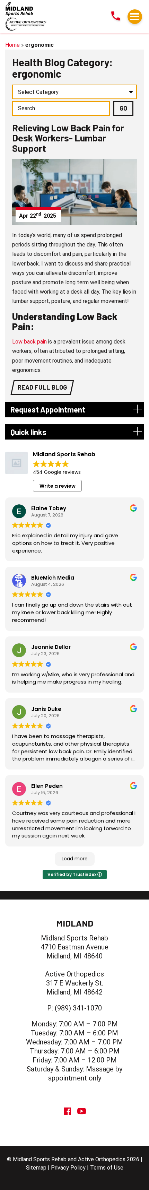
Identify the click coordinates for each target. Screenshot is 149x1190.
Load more (75, 858)
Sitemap (36, 1167)
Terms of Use (106, 1167)
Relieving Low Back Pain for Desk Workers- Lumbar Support (68, 138)
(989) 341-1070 (78, 1008)
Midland (74, 923)
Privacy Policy (68, 1167)
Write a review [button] (58, 486)
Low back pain (29, 341)
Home (12, 45)
